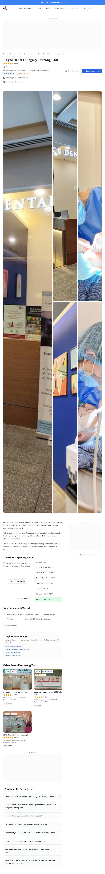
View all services (11, 625)
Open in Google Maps (22, 598)
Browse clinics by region (13, 655)
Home (5, 54)
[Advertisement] (52, 34)
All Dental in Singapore (12, 652)
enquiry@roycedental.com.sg (17, 78)
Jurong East (17, 54)
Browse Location (61, 8)
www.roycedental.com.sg (15, 82)
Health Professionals (24, 8)
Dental (29, 54)
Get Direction (73, 71)
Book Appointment (93, 71)
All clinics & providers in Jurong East (17, 649)
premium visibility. (60, 2)
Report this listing (86, 555)
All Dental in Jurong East (13, 646)
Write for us (87, 8)
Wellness (75, 8)
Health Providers (44, 8)
